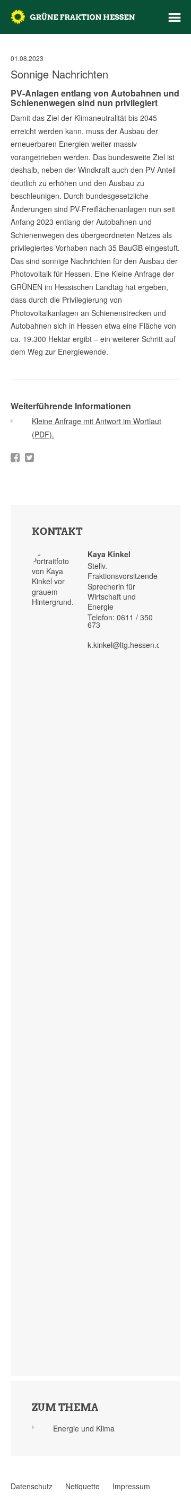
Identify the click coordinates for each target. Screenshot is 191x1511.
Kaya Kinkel (109, 554)
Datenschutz (32, 1486)
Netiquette (82, 1486)
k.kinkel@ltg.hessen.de (126, 644)
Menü (174, 17)
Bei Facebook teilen (15, 457)
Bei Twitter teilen (29, 457)
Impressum (131, 1486)
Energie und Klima (84, 1428)
